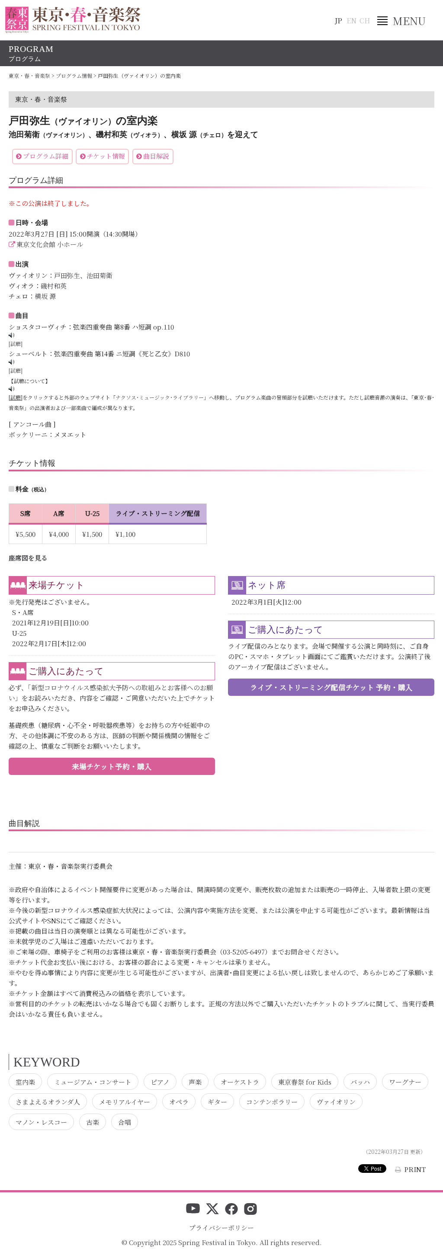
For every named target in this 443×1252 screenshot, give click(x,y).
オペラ (179, 1101)
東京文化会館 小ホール (49, 244)
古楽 (92, 1121)
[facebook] (231, 1209)
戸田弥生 (67, 275)
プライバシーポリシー (221, 1227)
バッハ (360, 1081)
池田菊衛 (99, 275)
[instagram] (250, 1209)
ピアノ (160, 1081)
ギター (217, 1101)
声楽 (195, 1081)
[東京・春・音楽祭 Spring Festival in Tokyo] (72, 20)
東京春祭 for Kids (304, 1081)
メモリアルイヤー (124, 1101)
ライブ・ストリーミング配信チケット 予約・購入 (331, 687)
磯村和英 (54, 285)
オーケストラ (240, 1081)
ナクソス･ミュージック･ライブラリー (160, 397)
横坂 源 (45, 296)
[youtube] (193, 1209)
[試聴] (15, 343)
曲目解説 (156, 155)
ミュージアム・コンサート (93, 1081)
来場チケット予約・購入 (112, 766)
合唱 (124, 1121)
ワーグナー (405, 1081)
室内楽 (25, 1081)
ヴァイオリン (336, 1101)
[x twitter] (212, 1209)
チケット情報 (106, 155)
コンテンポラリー (272, 1101)
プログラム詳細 (45, 155)
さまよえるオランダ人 (48, 1101)
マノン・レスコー (41, 1121)
